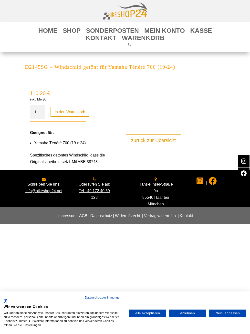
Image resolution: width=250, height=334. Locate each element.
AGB (83, 216)
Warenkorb (143, 39)
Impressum (66, 216)
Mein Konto (164, 31)
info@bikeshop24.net (43, 191)
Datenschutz (101, 216)
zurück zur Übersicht (153, 140)
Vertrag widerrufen (160, 216)
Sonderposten (112, 31)
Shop (72, 31)
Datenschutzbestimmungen (103, 297)
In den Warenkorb (70, 112)
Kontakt (101, 39)
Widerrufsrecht (127, 216)
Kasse (201, 31)
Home (47, 31)
